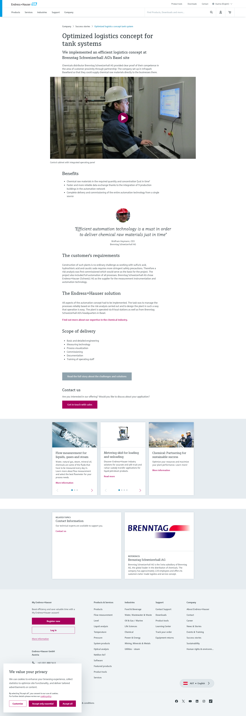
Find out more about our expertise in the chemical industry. (95, 319)
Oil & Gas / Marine (134, 620)
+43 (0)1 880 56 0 (47, 662)
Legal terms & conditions (82, 702)
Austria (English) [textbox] (222, 4)
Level (96, 620)
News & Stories (194, 626)
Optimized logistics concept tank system (113, 26)
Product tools (176, 4)
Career (190, 620)
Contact (205, 4)
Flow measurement (103, 614)
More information (64, 482)
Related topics (63, 517)
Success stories (82, 26)
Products (98, 609)
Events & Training (195, 632)
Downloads (192, 4)
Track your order (164, 632)
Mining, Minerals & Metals (137, 643)
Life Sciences (131, 626)
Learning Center (163, 626)
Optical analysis (101, 649)
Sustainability (193, 643)
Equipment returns (165, 637)
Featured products (103, 666)
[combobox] (223, 3)
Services (98, 677)
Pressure (98, 637)
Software (98, 660)
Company (66, 26)
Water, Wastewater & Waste (138, 614)
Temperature (100, 632)
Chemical (129, 632)
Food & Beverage (133, 609)
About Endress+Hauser (198, 609)
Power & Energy (132, 637)
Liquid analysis (101, 626)
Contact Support (163, 609)
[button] (53, 621)
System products (102, 643)
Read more (109, 476)
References (134, 556)
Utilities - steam (132, 649)
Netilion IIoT (100, 654)
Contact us (61, 531)
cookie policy (45, 696)
